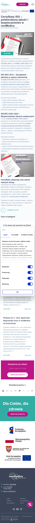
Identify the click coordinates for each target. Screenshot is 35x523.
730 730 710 (13, 484)
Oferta (9, 501)
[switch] (30, 272)
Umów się (22, 4)
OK (17, 292)
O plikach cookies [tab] (27, 234)
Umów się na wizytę (17, 374)
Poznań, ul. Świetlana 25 (9, 491)
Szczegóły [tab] (14, 234)
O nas (22, 503)
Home (8, 498)
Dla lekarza (24, 501)
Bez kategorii (20, 53)
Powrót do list (13, 210)
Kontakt (23, 498)
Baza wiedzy (10, 503)
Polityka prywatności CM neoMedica (10, 516)
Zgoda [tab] (5, 234)
